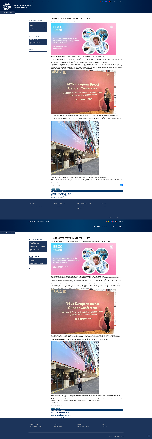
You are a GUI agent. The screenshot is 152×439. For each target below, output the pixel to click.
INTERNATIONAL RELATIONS (36, 206)
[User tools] (121, 21)
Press (31, 31)
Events (33, 1)
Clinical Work (33, 40)
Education (96, 7)
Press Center (42, 1)
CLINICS (55, 205)
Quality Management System (36, 43)
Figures (37, 1)
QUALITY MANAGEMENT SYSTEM (84, 203)
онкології (57, 189)
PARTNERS (79, 208)
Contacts (47, 1)
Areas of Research (34, 39)
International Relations (35, 42)
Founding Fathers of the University (37, 26)
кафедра (53, 189)
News (30, 1)
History (31, 25)
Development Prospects (35, 29)
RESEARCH (79, 205)
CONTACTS (103, 203)
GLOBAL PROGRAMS (34, 205)
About (113, 7)
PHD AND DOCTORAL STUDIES (60, 203)
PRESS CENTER (104, 206)
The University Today (34, 24)
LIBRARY (102, 205)
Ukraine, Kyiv (33, 22)
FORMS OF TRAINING (58, 206)
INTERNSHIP (32, 203)
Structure (105, 7)
